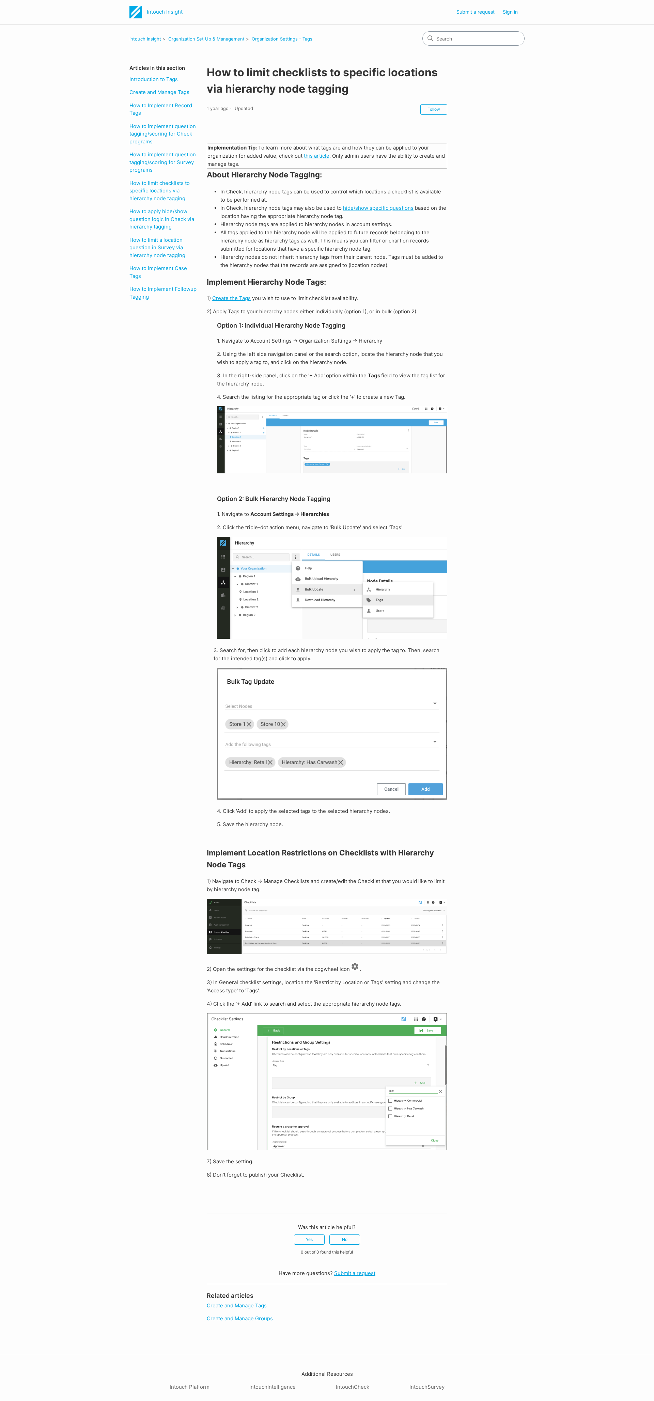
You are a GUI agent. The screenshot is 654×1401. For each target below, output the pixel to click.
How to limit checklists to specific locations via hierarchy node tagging (159, 191)
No (344, 1239)
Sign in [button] (510, 12)
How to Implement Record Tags (160, 109)
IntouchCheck (352, 1387)
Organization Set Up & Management (206, 39)
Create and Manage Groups (240, 1318)
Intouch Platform (189, 1387)
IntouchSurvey (427, 1387)
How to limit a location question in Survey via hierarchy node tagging (157, 247)
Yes (309, 1239)
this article (316, 156)
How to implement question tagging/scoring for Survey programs (162, 162)
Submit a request (475, 12)
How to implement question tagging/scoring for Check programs (162, 134)
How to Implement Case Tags (158, 272)
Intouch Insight (145, 39)
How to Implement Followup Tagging (163, 293)
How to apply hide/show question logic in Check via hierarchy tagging (161, 219)
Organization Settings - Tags (282, 39)
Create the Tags (231, 298)
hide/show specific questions (378, 208)
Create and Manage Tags (159, 92)
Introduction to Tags (153, 79)
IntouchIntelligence (272, 1387)
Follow (433, 109)
